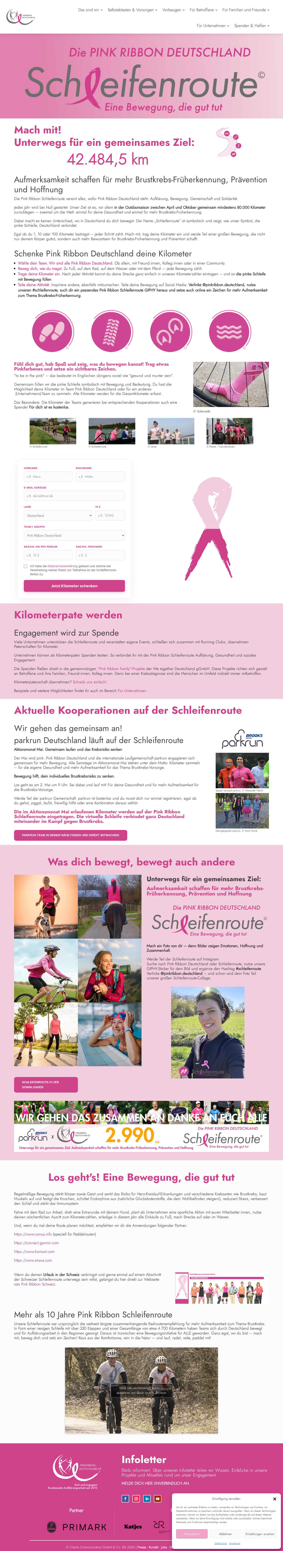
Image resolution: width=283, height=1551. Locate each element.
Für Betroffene (202, 10)
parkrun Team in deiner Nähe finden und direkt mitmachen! (70, 835)
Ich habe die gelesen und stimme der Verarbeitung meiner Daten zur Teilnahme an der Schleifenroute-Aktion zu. (73, 570)
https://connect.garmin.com (36, 1243)
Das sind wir (88, 10)
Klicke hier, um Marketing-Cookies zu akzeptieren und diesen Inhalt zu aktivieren (141, 1390)
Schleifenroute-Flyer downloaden (40, 1085)
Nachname (84, 468)
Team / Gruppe (34, 526)
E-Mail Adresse (35, 487)
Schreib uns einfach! (89, 682)
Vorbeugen (171, 10)
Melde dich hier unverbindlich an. (156, 1483)
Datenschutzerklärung (63, 566)
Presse (142, 1547)
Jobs (164, 1547)
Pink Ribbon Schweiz (38, 1284)
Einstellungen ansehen (260, 1534)
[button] (275, 1499)
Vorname (30, 468)
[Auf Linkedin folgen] (147, 1498)
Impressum (234, 1543)
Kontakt (153, 1547)
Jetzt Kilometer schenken (74, 586)
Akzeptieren (192, 1534)
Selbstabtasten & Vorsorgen (131, 10)
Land (27, 506)
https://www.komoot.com (34, 1251)
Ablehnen (225, 1534)
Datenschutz (221, 1543)
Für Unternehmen (211, 26)
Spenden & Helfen (250, 26)
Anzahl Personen (89, 546)
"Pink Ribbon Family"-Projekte (121, 668)
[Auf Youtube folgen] (157, 1498)
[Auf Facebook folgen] (125, 1498)
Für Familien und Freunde (244, 10)
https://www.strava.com (33, 1260)
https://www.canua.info (33, 1234)
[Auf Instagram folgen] (136, 1498)
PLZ (98, 506)
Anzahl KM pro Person (41, 546)
